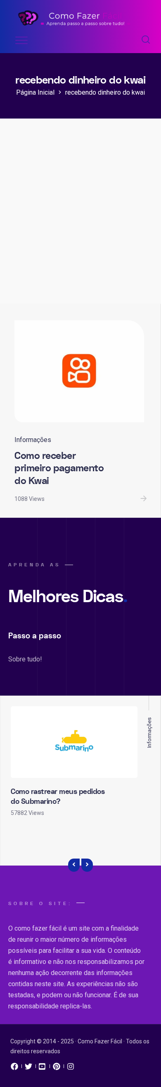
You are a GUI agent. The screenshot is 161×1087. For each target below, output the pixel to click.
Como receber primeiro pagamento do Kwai (59, 468)
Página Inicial (35, 92)
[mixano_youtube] (42, 1068)
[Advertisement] (80, 219)
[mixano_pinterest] (56, 1068)
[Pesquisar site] (146, 40)
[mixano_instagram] (70, 1068)
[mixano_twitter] (28, 1068)
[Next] (87, 865)
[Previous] (74, 865)
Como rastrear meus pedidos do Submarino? (57, 796)
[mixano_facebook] (14, 1068)
